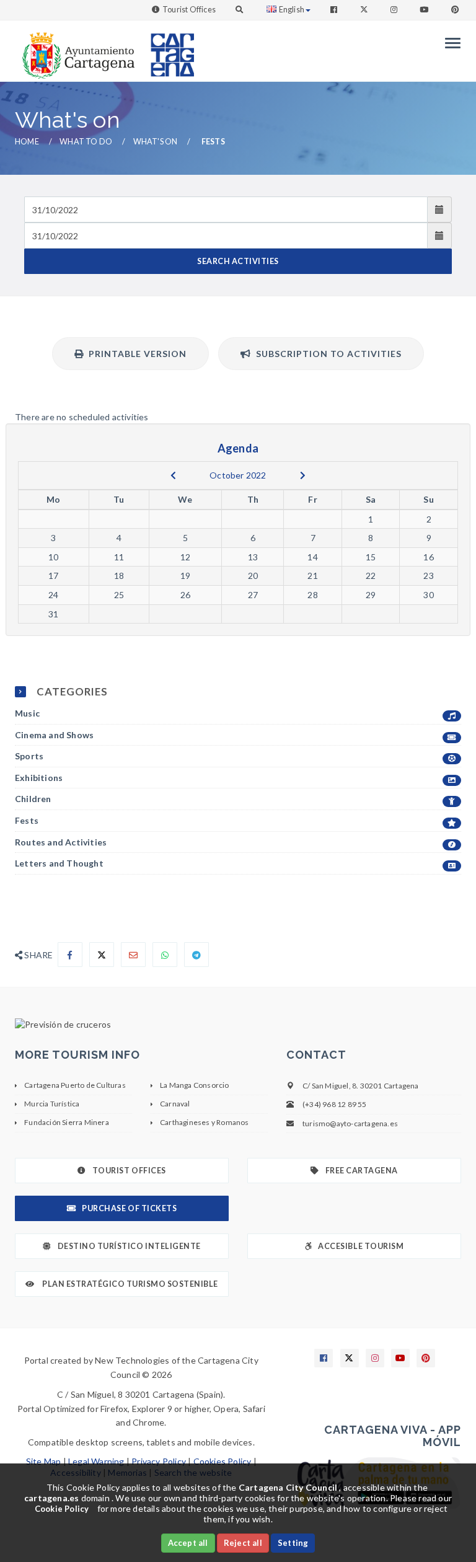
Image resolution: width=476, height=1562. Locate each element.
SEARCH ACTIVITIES (238, 261)
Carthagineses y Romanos (204, 1122)
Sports (29, 756)
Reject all (243, 1543)
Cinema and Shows (54, 735)
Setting (293, 1543)
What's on (155, 141)
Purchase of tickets (129, 1208)
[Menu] (449, 43)
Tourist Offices (189, 9)
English (291, 9)
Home (27, 141)
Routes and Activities (61, 842)
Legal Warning (96, 1461)
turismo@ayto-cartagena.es (350, 1123)
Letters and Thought (59, 863)
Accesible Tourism (360, 1246)
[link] (75, 49)
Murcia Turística (51, 1103)
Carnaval (175, 1103)
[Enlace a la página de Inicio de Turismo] (167, 49)
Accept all (188, 1543)
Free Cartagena (361, 1170)
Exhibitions (39, 777)
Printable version (135, 353)
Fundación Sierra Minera (66, 1122)
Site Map (43, 1461)
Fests (26, 820)
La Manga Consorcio (194, 1085)
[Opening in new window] (238, 1024)
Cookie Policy (62, 1509)
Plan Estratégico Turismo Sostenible (129, 1284)
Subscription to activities (326, 353)
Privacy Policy (158, 1461)
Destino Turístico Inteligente (129, 1246)
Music (27, 713)
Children (33, 798)
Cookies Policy (222, 1461)
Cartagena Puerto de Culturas (75, 1085)
